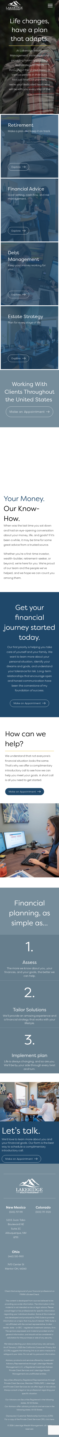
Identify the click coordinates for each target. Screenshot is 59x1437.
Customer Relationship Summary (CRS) (35, 1416)
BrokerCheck (33, 1294)
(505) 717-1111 (16, 1211)
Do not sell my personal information (39, 1354)
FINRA (36, 1383)
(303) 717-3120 (43, 1211)
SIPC (42, 1383)
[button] (50, 5)
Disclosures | (11, 1416)
